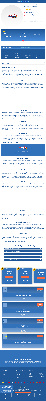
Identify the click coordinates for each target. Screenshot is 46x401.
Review (7, 4)
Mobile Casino (41, 376)
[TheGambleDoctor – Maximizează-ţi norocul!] (43, 382)
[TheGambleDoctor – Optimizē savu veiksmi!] (30, 382)
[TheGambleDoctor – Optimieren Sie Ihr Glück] (18, 382)
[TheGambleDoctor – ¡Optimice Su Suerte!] (37, 382)
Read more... (3, 392)
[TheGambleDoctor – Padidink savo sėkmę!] (3, 382)
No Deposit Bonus (32, 374)
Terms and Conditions (25, 283)
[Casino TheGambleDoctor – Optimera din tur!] (6, 382)
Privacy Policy (18, 372)
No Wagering (41, 374)
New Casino (31, 376)
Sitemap (17, 377)
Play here (9, 277)
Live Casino (31, 378)
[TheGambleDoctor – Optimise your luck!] (24, 382)
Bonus (30, 373)
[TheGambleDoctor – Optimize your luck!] (21, 382)
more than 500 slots (37, 86)
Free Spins (41, 373)
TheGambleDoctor (3, 4)
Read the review (9, 280)
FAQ (16, 375)
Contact (3, 374)
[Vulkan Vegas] (9, 382)
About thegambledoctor (6, 372)
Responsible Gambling (20, 374)
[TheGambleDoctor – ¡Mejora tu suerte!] (15, 382)
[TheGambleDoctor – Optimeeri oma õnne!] (27, 382)
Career (3, 375)
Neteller (12, 215)
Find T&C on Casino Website (9, 283)
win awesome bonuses (37, 125)
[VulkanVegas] (12, 382)
